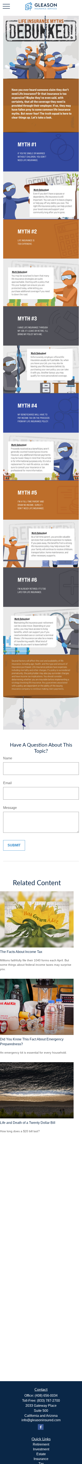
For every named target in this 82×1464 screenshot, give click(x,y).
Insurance (41, 1459)
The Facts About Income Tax (21, 952)
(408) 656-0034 (46, 1395)
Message (10, 807)
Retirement (41, 1444)
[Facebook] (41, 1427)
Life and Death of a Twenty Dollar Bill (27, 1122)
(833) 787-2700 (48, 1400)
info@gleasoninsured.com (41, 1420)
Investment (41, 1449)
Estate (41, 1454)
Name (7, 758)
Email (7, 783)
